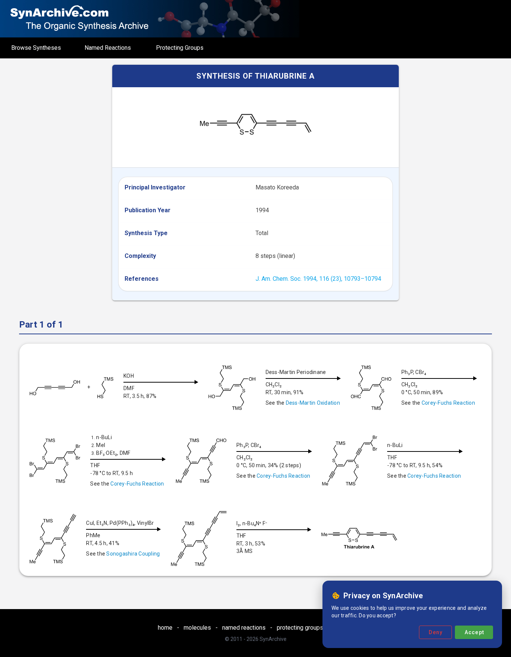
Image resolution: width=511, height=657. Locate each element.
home (165, 627)
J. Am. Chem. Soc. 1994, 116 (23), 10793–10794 (318, 278)
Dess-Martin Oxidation (313, 403)
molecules (197, 627)
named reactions (244, 627)
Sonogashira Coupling (133, 554)
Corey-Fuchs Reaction (448, 403)
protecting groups (300, 627)
